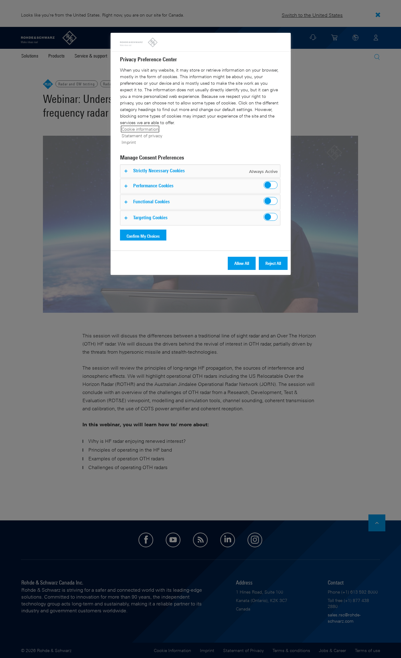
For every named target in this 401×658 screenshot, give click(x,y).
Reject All (273, 263)
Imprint (129, 142)
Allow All (241, 263)
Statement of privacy (142, 135)
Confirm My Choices (143, 236)
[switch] (270, 185)
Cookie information (140, 129)
